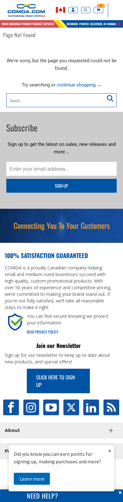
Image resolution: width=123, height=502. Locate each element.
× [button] (109, 451)
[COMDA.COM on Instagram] (31, 407)
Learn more (32, 479)
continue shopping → (79, 85)
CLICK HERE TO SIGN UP (55, 381)
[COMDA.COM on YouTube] (51, 407)
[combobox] (61, 100)
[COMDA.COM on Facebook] (11, 407)
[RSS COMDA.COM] (111, 407)
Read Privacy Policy (42, 331)
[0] (99, 10)
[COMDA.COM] (23, 17)
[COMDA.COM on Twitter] (71, 407)
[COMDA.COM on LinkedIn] (91, 407)
